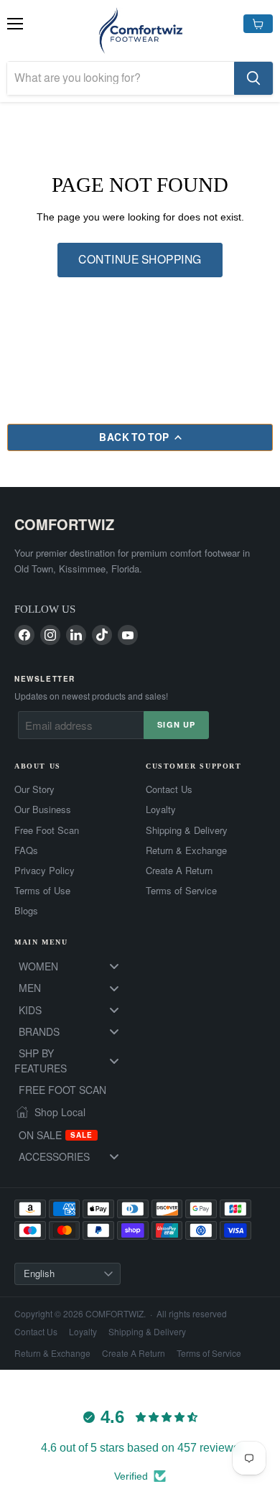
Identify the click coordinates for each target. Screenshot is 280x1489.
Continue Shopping (139, 260)
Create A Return (179, 870)
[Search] (253, 78)
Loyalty (161, 809)
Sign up (176, 724)
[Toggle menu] (114, 966)
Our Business (42, 809)
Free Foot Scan (46, 830)
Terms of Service (181, 890)
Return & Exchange (186, 850)
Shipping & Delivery (187, 830)
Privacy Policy (44, 870)
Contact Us (169, 789)
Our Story (34, 789)
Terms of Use (42, 890)
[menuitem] (74, 966)
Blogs (26, 910)
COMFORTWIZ (64, 524)
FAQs (26, 850)
